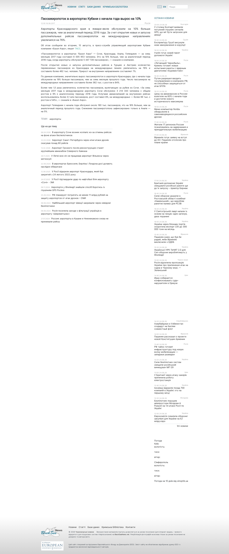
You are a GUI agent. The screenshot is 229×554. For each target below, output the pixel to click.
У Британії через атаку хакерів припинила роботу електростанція (170, 377)
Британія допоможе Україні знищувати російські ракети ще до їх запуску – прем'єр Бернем (171, 185)
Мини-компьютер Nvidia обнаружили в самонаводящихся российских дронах (170, 113)
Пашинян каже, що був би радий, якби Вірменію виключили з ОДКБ (167, 239)
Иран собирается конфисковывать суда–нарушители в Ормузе (166, 280)
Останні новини (164, 18)
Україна (185, 50)
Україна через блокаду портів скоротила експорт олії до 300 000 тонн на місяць (170, 226)
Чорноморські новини (85, 532)
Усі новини (182, 426)
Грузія (185, 40)
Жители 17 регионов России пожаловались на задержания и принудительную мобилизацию (171, 127)
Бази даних (94, 7)
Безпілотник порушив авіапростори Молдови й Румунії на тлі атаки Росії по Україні (169, 404)
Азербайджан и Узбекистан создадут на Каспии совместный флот (168, 326)
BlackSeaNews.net (122, 534)
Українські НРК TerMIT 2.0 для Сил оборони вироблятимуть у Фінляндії (170, 252)
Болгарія (184, 24)
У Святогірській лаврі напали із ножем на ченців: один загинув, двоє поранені (170, 214)
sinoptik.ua (182, 481)
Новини (71, 7)
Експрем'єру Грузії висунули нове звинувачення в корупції (169, 43)
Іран (186, 275)
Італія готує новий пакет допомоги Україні (167, 54)
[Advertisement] (133, 167)
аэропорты (55, 119)
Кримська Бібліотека (115, 7)
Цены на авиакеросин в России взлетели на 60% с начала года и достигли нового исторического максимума (170, 97)
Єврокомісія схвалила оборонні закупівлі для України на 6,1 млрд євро (171, 418)
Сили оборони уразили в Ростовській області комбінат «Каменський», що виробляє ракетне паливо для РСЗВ (170, 200)
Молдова (184, 398)
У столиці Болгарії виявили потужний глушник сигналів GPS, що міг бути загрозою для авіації (170, 31)
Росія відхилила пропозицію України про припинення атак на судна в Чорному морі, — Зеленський (171, 266)
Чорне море (183, 260)
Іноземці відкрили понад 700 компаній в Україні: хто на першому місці (169, 390)
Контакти (130, 527)
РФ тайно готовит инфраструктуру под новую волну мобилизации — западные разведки (169, 350)
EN (164, 6)
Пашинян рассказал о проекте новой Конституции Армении (170, 337)
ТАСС (78, 48)
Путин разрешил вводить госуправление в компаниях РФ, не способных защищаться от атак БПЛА (171, 82)
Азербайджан (182, 321)
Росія (147, 23)
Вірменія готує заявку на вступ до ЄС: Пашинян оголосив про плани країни (170, 140)
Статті (81, 7)
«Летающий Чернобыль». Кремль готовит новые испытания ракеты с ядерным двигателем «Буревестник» (170, 67)
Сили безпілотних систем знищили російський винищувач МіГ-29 (167, 364)
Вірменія (184, 135)
